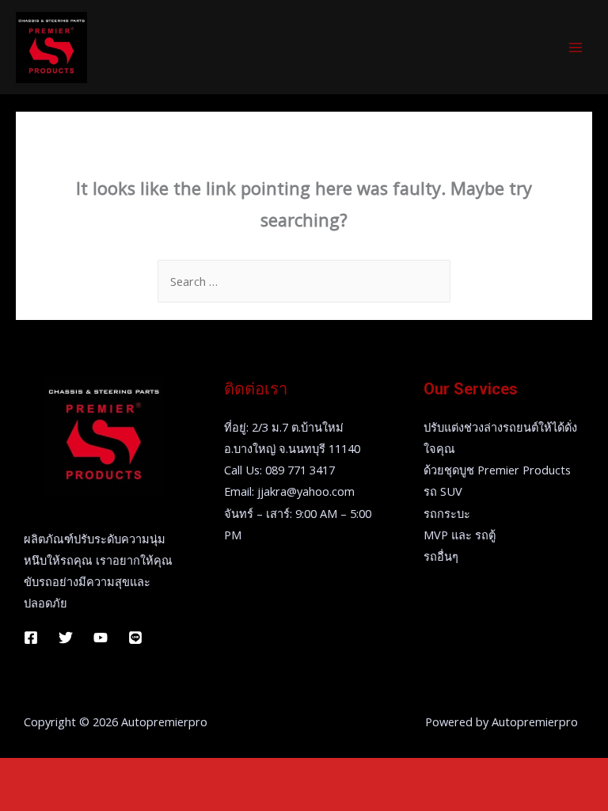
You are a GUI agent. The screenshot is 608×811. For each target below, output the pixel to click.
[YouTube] (100, 637)
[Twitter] (66, 637)
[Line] (135, 637)
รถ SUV (443, 491)
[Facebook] (31, 637)
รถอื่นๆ (441, 556)
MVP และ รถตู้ (460, 535)
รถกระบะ (447, 513)
